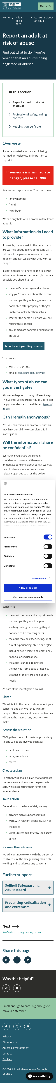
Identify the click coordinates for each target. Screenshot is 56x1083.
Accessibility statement (15, 1048)
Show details (39, 578)
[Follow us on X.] (17, 1026)
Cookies (7, 1059)
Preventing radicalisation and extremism (25, 904)
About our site (10, 1042)
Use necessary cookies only (28, 597)
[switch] (48, 546)
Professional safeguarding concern (30, 116)
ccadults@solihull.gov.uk (30, 372)
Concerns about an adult (43, 19)
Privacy (6, 1036)
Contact (7, 1053)
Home (6, 17)
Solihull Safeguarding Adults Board (22, 887)
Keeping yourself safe (27, 126)
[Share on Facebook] (17, 959)
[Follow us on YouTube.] (27, 1026)
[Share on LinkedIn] (27, 959)
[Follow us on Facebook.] (6, 1026)
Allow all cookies (28, 588)
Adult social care (19, 21)
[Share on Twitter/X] (6, 959)
